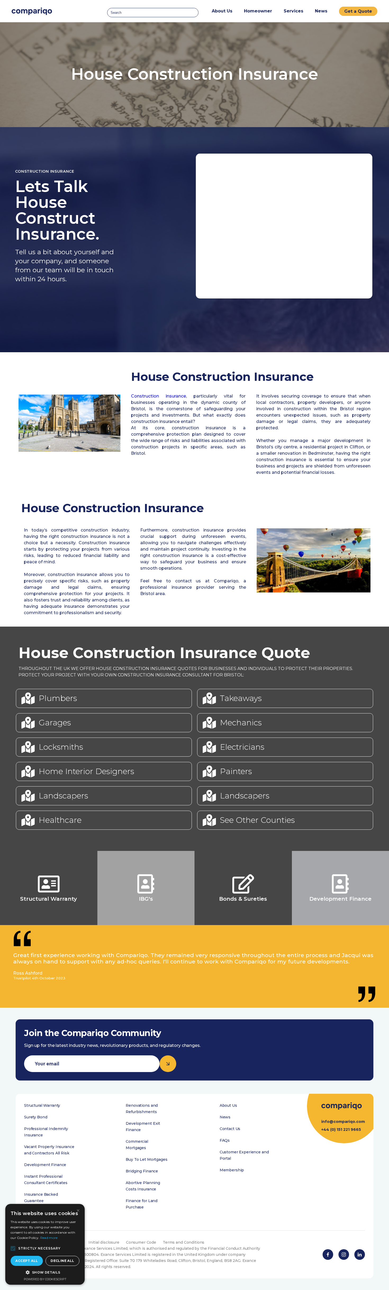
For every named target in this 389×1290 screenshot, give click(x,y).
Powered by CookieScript (45, 1279)
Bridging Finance (142, 1171)
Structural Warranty (42, 1105)
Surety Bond (35, 1117)
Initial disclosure (103, 1242)
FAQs (225, 1140)
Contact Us (230, 1128)
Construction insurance (158, 396)
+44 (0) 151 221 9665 (341, 1129)
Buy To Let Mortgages (146, 1159)
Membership (232, 1170)
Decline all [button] (62, 1261)
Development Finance (45, 1164)
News (321, 11)
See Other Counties (257, 820)
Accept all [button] (26, 1261)
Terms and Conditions (183, 1242)
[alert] (45, 1244)
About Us (228, 1105)
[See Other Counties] (209, 820)
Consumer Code (141, 1242)
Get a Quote (358, 11)
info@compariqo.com (343, 1121)
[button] (13, 1248)
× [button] (78, 1211)
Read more (49, 1238)
